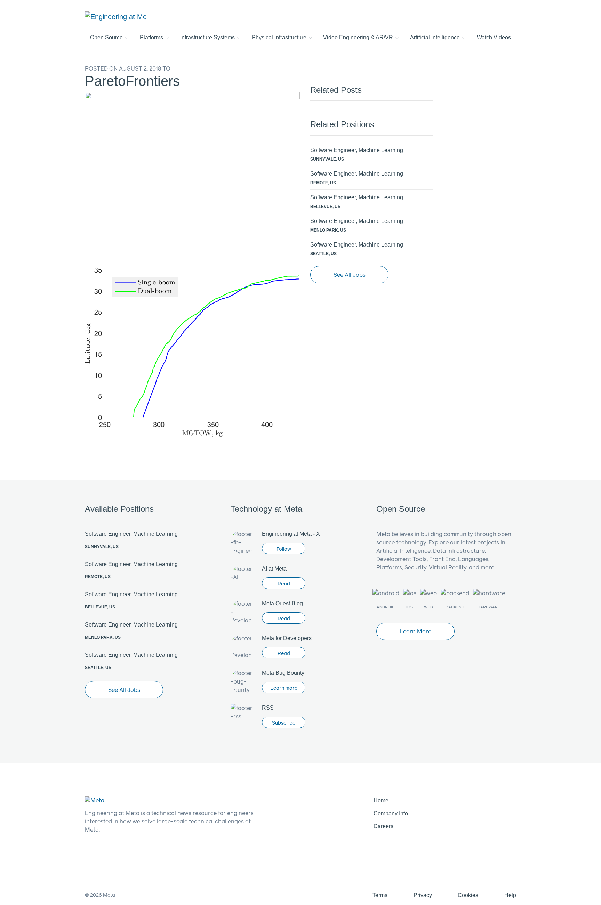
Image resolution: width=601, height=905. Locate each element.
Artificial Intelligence (435, 37)
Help (510, 895)
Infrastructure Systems (208, 37)
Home (381, 800)
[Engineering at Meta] (116, 16)
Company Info (391, 813)
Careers (383, 826)
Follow (284, 549)
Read (284, 584)
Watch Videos (494, 37)
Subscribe (283, 723)
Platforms (152, 37)
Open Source (107, 37)
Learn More (415, 631)
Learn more (283, 688)
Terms (379, 895)
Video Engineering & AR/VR (358, 37)
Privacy (423, 895)
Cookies (468, 895)
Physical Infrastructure (280, 37)
